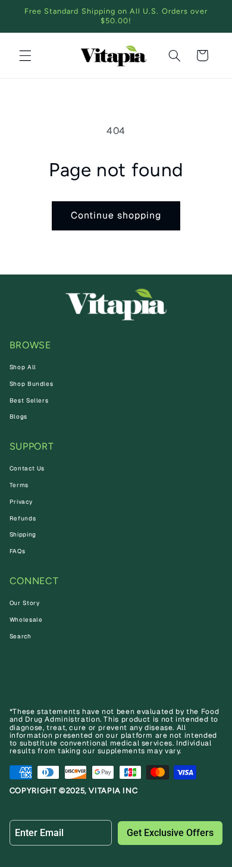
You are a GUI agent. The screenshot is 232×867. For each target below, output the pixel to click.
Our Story (25, 603)
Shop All (23, 367)
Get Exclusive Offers (170, 832)
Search (21, 636)
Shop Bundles (32, 384)
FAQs (18, 551)
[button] (25, 55)
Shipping (23, 534)
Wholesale (26, 619)
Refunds (23, 518)
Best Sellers (29, 400)
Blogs (18, 416)
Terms (19, 485)
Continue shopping (116, 215)
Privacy (21, 502)
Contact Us (27, 468)
